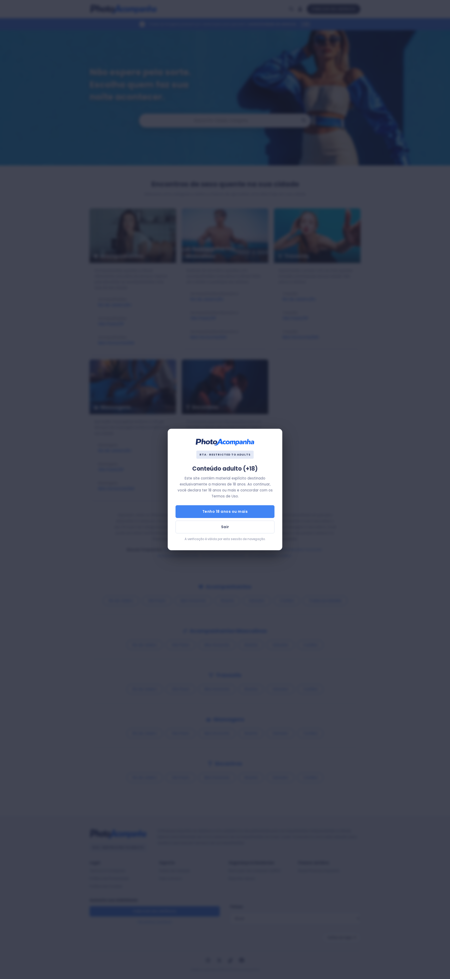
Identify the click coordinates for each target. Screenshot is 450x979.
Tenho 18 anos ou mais (225, 511)
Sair (225, 526)
